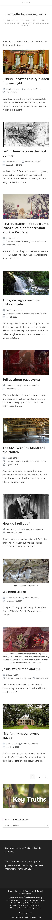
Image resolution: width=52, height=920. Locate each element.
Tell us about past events (22, 379)
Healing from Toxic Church (34, 241)
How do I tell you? (16, 523)
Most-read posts (25, 894)
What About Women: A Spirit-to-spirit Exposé (26, 908)
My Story (27, 678)
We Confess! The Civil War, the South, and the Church (25, 900)
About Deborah (36, 891)
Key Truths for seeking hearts (26, 14)
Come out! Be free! (21, 891)
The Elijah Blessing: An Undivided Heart (25, 903)
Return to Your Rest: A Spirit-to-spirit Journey (24, 898)
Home (10, 891)
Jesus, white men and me (22, 669)
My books (26, 896)
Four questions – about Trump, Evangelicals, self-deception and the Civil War (26, 228)
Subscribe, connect (26, 913)
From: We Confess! (32, 89)
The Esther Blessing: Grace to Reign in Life (25, 905)
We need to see (14, 592)
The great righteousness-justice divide (22, 302)
